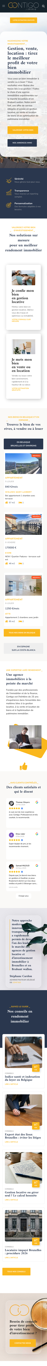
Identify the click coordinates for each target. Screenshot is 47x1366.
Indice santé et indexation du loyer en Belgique (22, 1078)
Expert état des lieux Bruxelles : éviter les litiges (23, 1136)
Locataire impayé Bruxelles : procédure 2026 (23, 1252)
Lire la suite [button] (13, 887)
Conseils (9, 1073)
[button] (43, 6)
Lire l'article (11, 1084)
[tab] (23, 444)
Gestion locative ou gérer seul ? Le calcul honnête (22, 1194)
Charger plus (24, 896)
